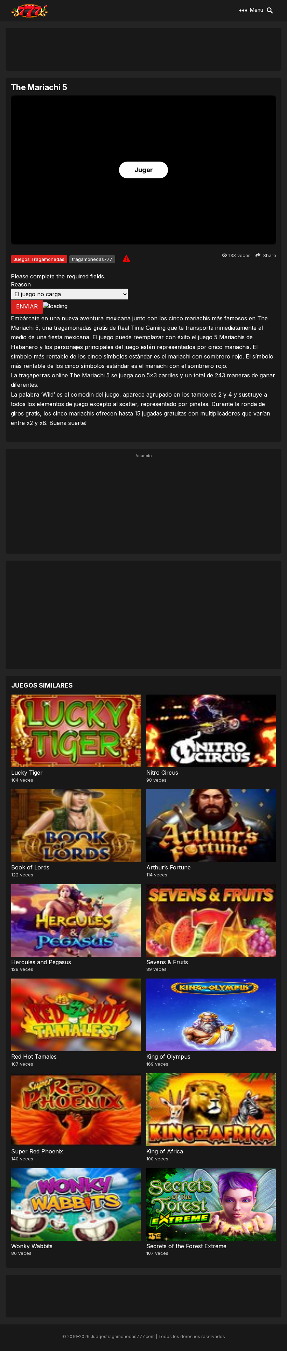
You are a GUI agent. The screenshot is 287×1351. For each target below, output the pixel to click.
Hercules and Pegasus (41, 962)
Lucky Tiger (27, 772)
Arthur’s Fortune (168, 867)
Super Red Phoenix (37, 1151)
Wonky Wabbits (31, 1246)
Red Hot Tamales (34, 1056)
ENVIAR (27, 306)
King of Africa (164, 1151)
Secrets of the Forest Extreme (186, 1246)
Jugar (143, 169)
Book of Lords (30, 867)
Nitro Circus (162, 772)
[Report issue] (126, 258)
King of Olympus (168, 1056)
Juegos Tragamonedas (39, 259)
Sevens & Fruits (167, 962)
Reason (21, 284)
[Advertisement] (143, 49)
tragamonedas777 (92, 259)
